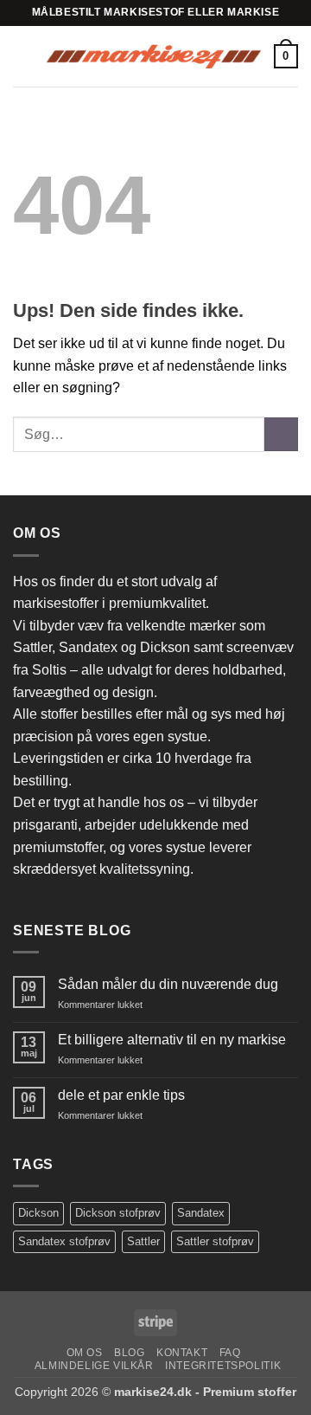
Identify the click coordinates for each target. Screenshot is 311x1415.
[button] (23, 56)
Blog (129, 1353)
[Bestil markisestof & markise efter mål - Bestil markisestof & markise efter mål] (154, 56)
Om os (85, 1353)
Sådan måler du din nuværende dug (168, 984)
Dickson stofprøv (118, 1212)
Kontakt (181, 1353)
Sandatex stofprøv (64, 1241)
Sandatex (201, 1212)
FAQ (230, 1353)
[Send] (281, 434)
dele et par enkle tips (121, 1095)
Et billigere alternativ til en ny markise (172, 1039)
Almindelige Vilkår (94, 1366)
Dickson (38, 1212)
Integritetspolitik (223, 1366)
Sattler (143, 1241)
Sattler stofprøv (215, 1241)
